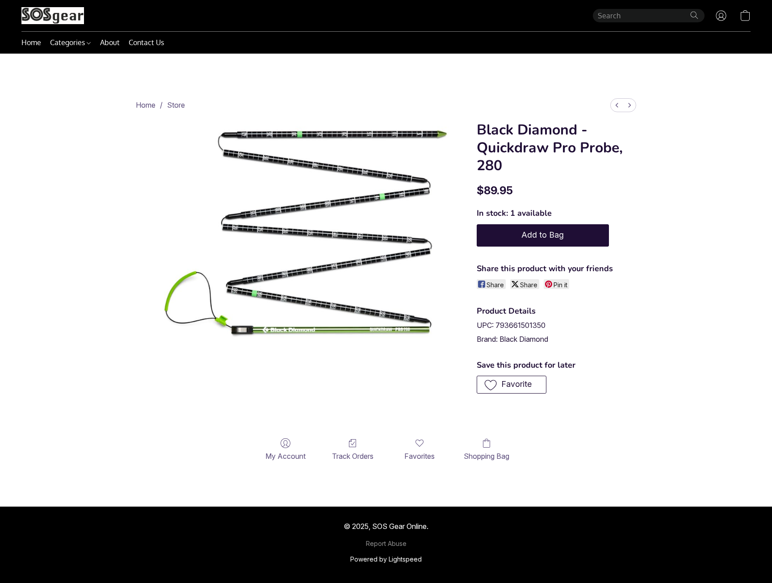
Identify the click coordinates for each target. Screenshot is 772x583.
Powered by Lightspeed (386, 559)
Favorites (419, 456)
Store (176, 105)
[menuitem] (617, 105)
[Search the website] (694, 15)
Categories (68, 42)
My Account (285, 456)
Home (31, 42)
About (110, 42)
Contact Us (146, 42)
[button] (52, 15)
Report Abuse (386, 543)
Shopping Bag (486, 456)
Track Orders (352, 456)
